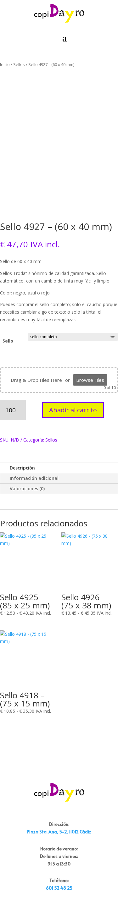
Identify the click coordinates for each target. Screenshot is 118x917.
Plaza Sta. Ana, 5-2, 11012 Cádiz (59, 832)
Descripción (22, 468)
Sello (8, 341)
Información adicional (34, 478)
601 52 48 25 (59, 888)
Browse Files (90, 380)
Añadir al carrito (73, 410)
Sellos (19, 64)
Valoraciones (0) (27, 488)
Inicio (5, 64)
